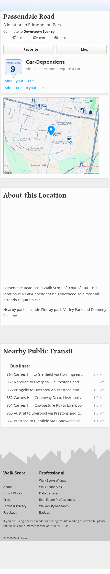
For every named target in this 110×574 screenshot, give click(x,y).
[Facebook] (14, 480)
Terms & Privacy (14, 506)
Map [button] (85, 49)
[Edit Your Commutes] (57, 30)
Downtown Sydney (39, 32)
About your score (19, 81)
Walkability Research (54, 506)
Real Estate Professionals (57, 500)
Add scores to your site (24, 88)
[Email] (22, 480)
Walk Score (14, 473)
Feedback (10, 512)
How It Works (12, 493)
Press (7, 500)
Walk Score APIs (50, 487)
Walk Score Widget (52, 480)
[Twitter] (6, 480)
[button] (51, 130)
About (7, 487)
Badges (44, 512)
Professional (51, 473)
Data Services (49, 493)
